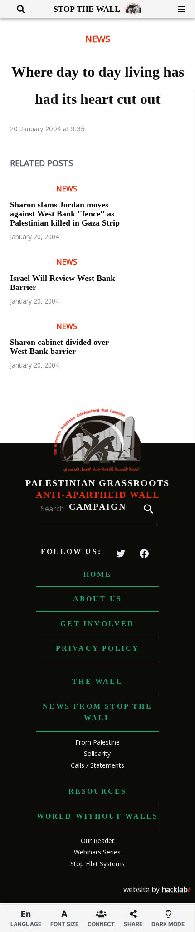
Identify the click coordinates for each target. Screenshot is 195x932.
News (97, 39)
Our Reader (97, 840)
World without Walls (98, 816)
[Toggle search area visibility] (17, 9)
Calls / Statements (97, 765)
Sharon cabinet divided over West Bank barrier (59, 347)
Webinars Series (97, 852)
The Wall (97, 681)
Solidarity (97, 753)
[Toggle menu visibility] (178, 9)
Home (97, 574)
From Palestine (97, 742)
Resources (97, 791)
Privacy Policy (98, 648)
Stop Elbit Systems (97, 863)
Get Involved (97, 624)
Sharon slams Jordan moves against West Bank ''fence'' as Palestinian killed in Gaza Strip (65, 213)
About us (97, 599)
